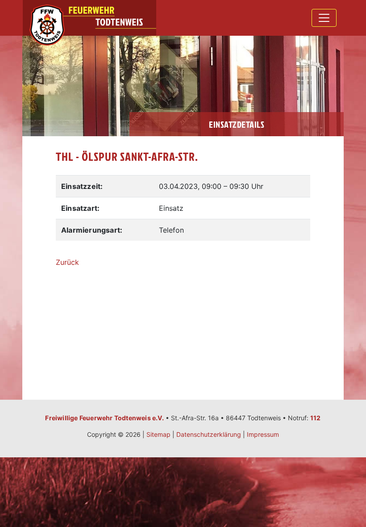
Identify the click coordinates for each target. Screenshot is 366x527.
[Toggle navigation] (324, 18)
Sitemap (158, 434)
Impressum (263, 434)
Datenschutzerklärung (208, 434)
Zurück (67, 262)
